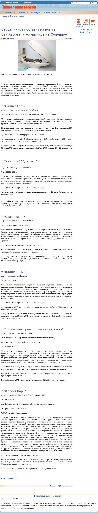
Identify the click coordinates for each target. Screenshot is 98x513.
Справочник (50, 12)
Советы (21, 12)
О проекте (27, 2)
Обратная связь (10, 2)
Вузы (93, 24)
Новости (7, 12)
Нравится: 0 (54, 486)
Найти (94, 3)
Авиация (35, 12)
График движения (78, 25)
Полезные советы (17, 16)
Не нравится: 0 (66, 486)
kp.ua (12, 39)
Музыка (86, 24)
